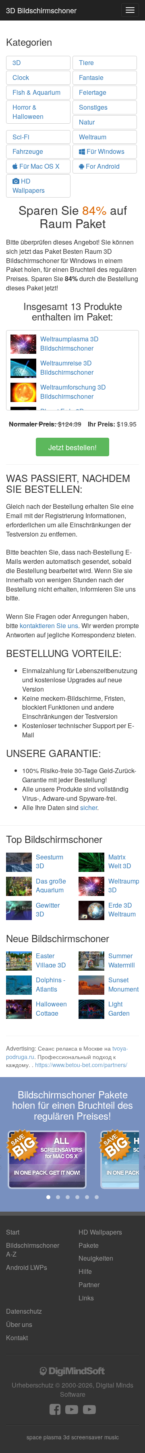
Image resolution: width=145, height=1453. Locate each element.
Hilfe (85, 1271)
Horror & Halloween (28, 111)
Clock (20, 77)
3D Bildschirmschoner (41, 10)
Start (12, 1232)
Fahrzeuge (27, 151)
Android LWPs (26, 1267)
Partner (89, 1284)
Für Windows (104, 151)
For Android (102, 166)
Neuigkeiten (96, 1258)
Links (86, 1297)
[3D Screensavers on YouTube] (71, 1411)
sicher (88, 807)
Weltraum (92, 136)
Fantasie (91, 77)
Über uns (19, 1324)
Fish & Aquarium (36, 92)
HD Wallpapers (28, 185)
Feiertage (92, 92)
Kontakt (17, 1337)
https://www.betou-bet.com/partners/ (81, 1064)
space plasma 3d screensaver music (73, 1437)
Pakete (89, 1245)
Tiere (86, 62)
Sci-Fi (20, 136)
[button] (48, 1197)
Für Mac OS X (39, 166)
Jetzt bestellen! (72, 447)
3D (16, 62)
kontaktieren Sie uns (49, 625)
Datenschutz (24, 1311)
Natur (87, 122)
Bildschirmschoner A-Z (32, 1250)
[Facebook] (55, 1411)
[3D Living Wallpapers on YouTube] (89, 1411)
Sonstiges (93, 107)
